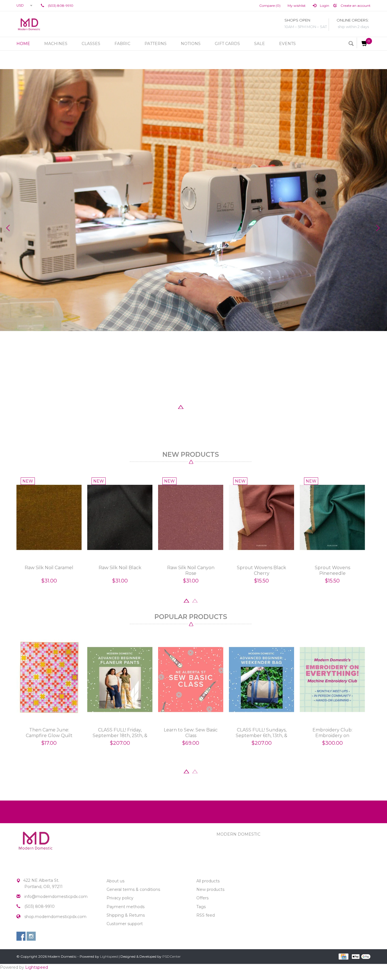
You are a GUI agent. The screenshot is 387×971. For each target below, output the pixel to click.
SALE (259, 43)
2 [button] (181, 406)
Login (324, 5)
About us (115, 880)
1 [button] (172, 406)
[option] (193, 200)
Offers (202, 897)
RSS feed (205, 915)
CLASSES (91, 43)
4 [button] (198, 406)
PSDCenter (171, 956)
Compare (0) (269, 5)
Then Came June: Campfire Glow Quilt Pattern (49, 733)
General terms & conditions (133, 889)
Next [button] (377, 228)
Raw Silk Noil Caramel (49, 567)
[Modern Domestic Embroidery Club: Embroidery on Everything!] (332, 679)
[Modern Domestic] (29, 24)
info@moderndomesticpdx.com (56, 896)
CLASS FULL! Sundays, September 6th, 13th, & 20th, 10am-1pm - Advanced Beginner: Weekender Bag (261, 733)
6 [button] (215, 406)
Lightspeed (109, 956)
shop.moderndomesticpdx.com (55, 916)
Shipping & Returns (126, 915)
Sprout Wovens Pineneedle (332, 570)
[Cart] (362, 43)
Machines (55, 43)
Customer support (125, 923)
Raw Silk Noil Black (120, 567)
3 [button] (189, 406)
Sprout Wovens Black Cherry (261, 570)
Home (23, 43)
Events (287, 43)
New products (210, 889)
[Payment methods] (343, 956)
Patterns (155, 43)
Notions (191, 43)
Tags (201, 906)
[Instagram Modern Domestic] (31, 936)
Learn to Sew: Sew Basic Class (191, 732)
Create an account (355, 5)
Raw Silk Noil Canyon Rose (190, 570)
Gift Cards (227, 43)
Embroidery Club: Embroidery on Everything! (332, 733)
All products (208, 880)
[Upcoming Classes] (193, 200)
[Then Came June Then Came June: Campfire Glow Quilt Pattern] (49, 679)
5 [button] (206, 406)
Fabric (122, 43)
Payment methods (125, 906)
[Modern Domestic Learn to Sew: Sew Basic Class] (190, 679)
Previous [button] (10, 228)
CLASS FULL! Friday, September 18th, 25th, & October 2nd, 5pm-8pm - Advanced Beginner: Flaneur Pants (120, 733)
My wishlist (297, 5)
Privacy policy (120, 897)
